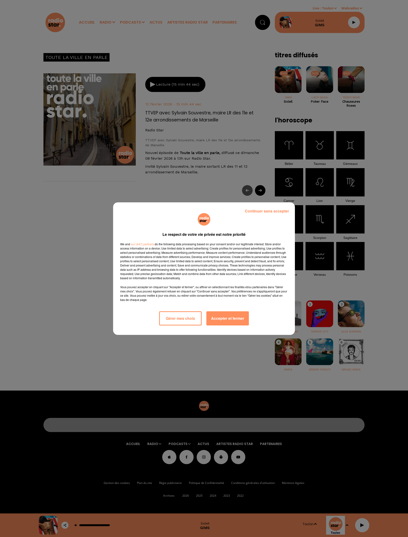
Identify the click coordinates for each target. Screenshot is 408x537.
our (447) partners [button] (142, 244)
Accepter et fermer (227, 318)
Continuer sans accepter (267, 211)
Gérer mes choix (180, 318)
